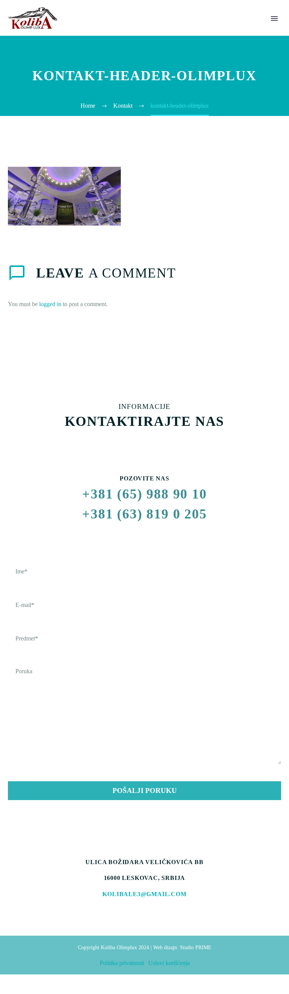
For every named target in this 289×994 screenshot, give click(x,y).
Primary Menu (274, 18)
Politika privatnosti (122, 963)
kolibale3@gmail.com (144, 894)
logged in (50, 304)
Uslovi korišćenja (169, 963)
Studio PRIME (195, 947)
